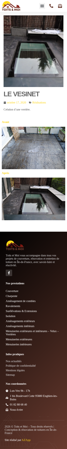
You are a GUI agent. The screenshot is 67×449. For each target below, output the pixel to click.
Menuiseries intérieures (19, 344)
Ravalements (13, 306)
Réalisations (39, 102)
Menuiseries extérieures (19, 339)
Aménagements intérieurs (20, 326)
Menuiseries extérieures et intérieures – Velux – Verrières (32, 333)
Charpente (11, 296)
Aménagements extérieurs (20, 321)
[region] (33, 417)
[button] (42, 6)
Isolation (10, 316)
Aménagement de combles (21, 301)
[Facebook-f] (9, 273)
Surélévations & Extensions (21, 311)
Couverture (12, 291)
